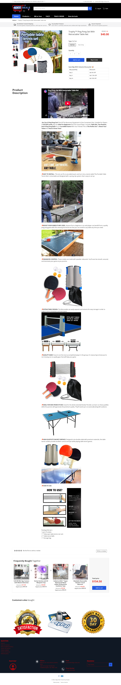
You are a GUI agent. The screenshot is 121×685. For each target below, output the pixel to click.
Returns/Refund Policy (7, 646)
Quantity (71, 50)
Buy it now (94, 60)
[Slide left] (20, 51)
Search (3, 643)
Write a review (101, 551)
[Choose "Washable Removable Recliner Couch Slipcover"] (86, 565)
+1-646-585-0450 (87, 1)
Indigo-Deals (57, 679)
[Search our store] (90, 8)
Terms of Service (5, 652)
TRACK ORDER (5, 650)
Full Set (72, 45)
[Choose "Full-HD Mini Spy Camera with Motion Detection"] (28, 565)
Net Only (81, 45)
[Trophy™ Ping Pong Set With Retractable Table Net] (15, 33)
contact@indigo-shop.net (102, 1)
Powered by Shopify (65, 679)
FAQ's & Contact (5, 645)
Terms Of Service (5, 648)
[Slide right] (61, 51)
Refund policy (5, 653)
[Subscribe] (110, 664)
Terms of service (64, 682)
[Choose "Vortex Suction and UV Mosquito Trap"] (47, 565)
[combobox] (63, 8)
